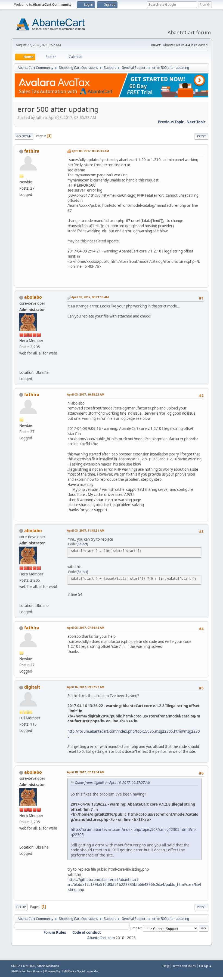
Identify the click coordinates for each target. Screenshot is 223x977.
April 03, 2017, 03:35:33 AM (90, 151)
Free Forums (34, 971)
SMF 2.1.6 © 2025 (23, 965)
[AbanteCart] (21, 365)
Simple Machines (48, 965)
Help (166, 966)
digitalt (32, 687)
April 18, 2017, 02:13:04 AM (85, 772)
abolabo (33, 297)
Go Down (24, 136)
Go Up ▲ (205, 966)
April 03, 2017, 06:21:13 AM (90, 297)
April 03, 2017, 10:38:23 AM (85, 394)
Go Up (21, 907)
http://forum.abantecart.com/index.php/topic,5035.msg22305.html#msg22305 (133, 734)
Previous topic (171, 121)
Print (201, 136)
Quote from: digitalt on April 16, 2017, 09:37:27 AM (112, 782)
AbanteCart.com (101, 937)
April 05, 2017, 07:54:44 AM (85, 627)
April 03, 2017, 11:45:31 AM (85, 530)
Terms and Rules (184, 966)
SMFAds (16, 971)
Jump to (135, 928)
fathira (31, 151)
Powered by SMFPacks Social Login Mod (72, 971)
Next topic (196, 121)
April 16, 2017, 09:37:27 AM (85, 687)
